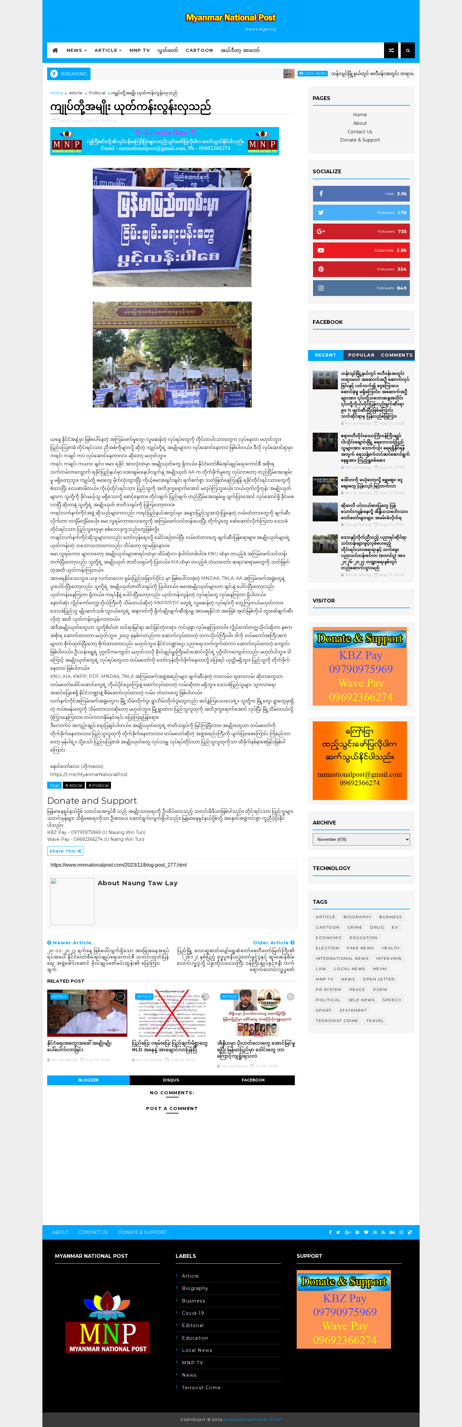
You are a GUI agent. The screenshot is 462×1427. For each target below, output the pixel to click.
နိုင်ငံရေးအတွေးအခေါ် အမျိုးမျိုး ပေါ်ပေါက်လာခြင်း (79, 1046)
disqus (171, 1080)
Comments (397, 355)
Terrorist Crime (337, 1020)
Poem (380, 989)
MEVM (380, 968)
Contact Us (360, 132)
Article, (93, 120)
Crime (355, 927)
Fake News (360, 948)
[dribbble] (374, 1232)
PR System (329, 989)
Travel (375, 1020)
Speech (391, 999)
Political (97, 92)
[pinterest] (357, 1232)
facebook (253, 1080)
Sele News (362, 999)
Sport (324, 1010)
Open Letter (379, 979)
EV (395, 927)
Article (106, 50)
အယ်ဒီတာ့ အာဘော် (240, 50)
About (360, 123)
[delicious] (409, 1232)
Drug (377, 927)
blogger (88, 1080)
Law (321, 968)
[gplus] (348, 1232)
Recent (326, 355)
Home (56, 92)
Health (391, 948)
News (74, 50)
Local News (282, 73)
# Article (73, 785)
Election (327, 948)
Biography (358, 916)
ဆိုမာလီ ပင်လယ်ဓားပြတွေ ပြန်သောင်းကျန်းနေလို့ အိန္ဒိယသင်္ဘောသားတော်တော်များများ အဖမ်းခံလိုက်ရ (374, 511)
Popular (361, 355)
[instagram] (401, 1232)
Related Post (66, 981)
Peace (357, 989)
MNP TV (139, 50)
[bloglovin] (366, 1232)
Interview (389, 958)
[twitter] (338, 1232)
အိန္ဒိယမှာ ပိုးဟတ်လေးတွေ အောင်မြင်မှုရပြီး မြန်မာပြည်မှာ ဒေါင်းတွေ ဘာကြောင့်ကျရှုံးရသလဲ (256, 1049)
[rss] (383, 1232)
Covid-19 (193, 1313)
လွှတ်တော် (167, 50)
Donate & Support (360, 140)
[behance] (392, 1232)
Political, (109, 120)
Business (390, 916)
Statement (353, 1010)
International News (342, 958)
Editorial (193, 1325)
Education (364, 937)
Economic (329, 937)
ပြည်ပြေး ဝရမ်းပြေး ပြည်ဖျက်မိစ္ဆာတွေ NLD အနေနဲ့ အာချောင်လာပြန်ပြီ (170, 1046)
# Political (98, 785)
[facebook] (330, 1232)
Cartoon (199, 50)
